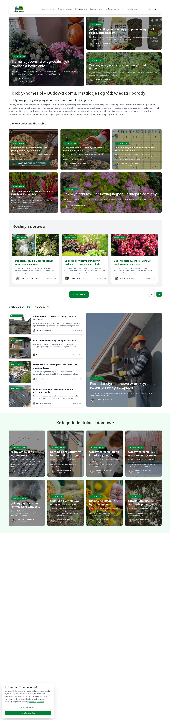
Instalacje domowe (112, 9)
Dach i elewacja (96, 9)
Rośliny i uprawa (81, 9)
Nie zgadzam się (27, 707)
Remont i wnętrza (65, 9)
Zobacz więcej (79, 294)
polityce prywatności (36, 702)
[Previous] (152, 294)
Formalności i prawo (129, 9)
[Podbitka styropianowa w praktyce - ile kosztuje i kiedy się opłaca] (124, 360)
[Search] (149, 9)
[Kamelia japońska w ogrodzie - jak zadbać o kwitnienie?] (46, 51)
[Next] (159, 294)
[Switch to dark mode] (155, 9)
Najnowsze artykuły (48, 9)
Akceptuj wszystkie (28, 713)
